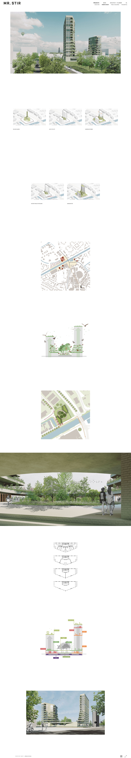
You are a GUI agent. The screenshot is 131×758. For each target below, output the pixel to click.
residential (124, 4)
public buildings (115, 4)
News (104, 3)
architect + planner (116, 3)
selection (97, 4)
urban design (105, 4)
